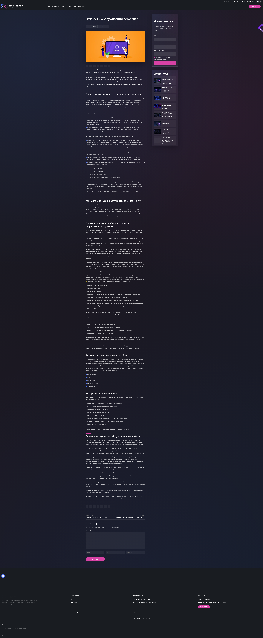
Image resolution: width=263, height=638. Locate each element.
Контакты (73, 605)
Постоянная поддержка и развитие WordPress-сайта (144, 608)
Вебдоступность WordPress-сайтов (140, 615)
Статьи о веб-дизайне (76, 612)
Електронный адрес (159, 50)
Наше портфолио (75, 608)
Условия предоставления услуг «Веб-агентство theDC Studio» (212, 602)
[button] (259, 1)
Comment (89, 530)
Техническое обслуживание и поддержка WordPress (144, 602)
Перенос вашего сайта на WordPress (141, 618)
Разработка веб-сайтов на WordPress (141, 599)
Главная (88, 15)
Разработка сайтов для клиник (20, 628)
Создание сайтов (7, 628)
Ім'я (155, 35)
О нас (72, 599)
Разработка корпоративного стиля (140, 612)
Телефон (156, 43)
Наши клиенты (74, 602)
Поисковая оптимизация (138, 605)
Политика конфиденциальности (205, 599)
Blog (93, 15)
